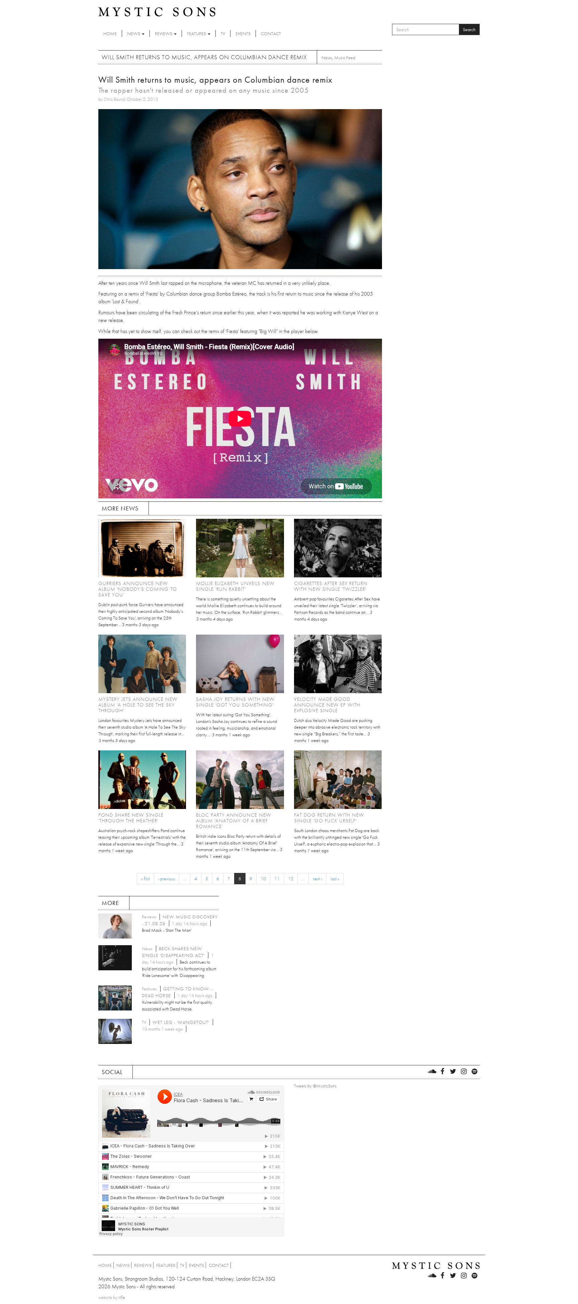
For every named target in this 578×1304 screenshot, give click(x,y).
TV (223, 33)
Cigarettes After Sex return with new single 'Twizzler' (331, 586)
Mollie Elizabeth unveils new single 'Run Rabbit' (235, 586)
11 (277, 879)
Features (197, 33)
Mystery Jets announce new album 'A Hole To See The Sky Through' (138, 705)
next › (317, 879)
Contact (271, 33)
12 (290, 879)
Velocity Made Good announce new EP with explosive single (327, 705)
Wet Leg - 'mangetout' (181, 1022)
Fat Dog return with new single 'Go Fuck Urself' (329, 818)
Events (243, 33)
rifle (121, 1297)
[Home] (156, 11)
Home (110, 33)
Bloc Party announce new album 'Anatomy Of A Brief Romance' (233, 821)
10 (263, 879)
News (134, 33)
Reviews (164, 33)
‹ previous (166, 879)
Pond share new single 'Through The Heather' (131, 818)
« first (145, 879)
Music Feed (344, 58)
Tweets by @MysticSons (315, 1086)
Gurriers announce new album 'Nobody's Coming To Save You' (137, 589)
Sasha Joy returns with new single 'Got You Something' (235, 702)
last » (334, 879)
